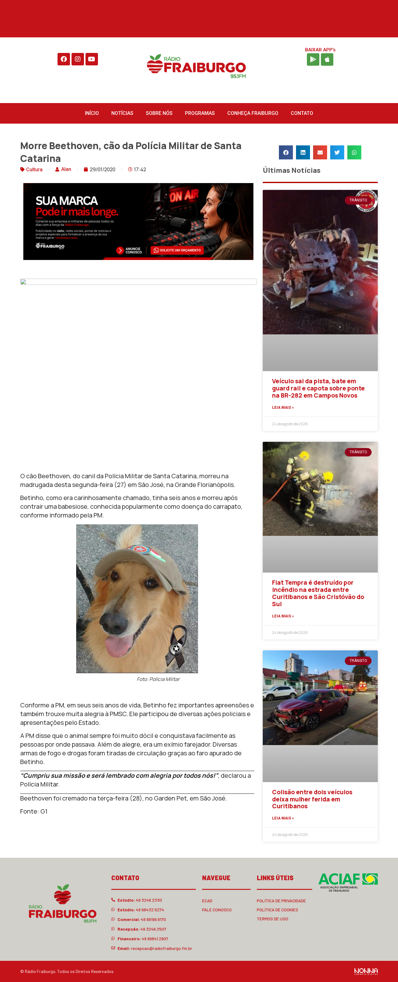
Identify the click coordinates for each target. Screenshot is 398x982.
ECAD (207, 900)
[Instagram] (78, 59)
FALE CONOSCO (217, 909)
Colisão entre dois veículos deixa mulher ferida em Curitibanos (312, 799)
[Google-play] (313, 59)
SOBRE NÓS (159, 113)
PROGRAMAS (200, 113)
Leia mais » (283, 407)
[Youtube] (92, 59)
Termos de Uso (272, 918)
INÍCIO (92, 113)
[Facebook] (64, 59)
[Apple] (327, 59)
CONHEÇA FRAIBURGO (252, 113)
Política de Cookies (277, 909)
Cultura (34, 169)
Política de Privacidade (281, 900)
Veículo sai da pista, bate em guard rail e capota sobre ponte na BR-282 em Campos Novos (318, 388)
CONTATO (302, 113)
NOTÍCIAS (122, 113)
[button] (286, 152)
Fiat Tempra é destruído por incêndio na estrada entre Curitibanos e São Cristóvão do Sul (318, 593)
